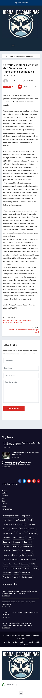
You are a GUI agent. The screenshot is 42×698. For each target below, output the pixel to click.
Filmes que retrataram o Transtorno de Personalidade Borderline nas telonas (16, 463)
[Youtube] (29, 481)
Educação (16, 542)
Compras (21, 533)
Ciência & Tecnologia (27, 529)
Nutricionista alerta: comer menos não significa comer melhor (18, 603)
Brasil (11, 56)
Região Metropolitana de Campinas (15, 564)
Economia (6, 542)
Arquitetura (26, 516)
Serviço (27, 568)
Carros (21, 524)
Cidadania (31, 524)
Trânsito (6, 577)
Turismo (5, 496)
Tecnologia (26, 573)
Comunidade (32, 533)
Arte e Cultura (8, 520)
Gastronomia (27, 546)
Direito (30, 538)
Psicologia (25, 559)
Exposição (15, 546)
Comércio (6, 538)
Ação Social (20, 520)
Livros (15, 551)
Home (5, 56)
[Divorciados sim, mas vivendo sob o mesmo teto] (6, 455)
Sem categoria (16, 568)
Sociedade (7, 573)
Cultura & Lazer (18, 538)
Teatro (16, 573)
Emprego (27, 542)
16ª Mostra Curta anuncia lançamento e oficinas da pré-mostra (20, 614)
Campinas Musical (9, 524)
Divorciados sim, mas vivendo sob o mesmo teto (25, 453)
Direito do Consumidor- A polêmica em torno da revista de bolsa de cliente (21, 444)
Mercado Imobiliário (10, 555)
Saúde (4, 501)
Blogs (4, 506)
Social (4, 498)
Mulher (4, 493)
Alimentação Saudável (11, 516)
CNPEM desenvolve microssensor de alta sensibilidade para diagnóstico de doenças (17, 624)
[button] (13, 45)
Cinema (14, 529)
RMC (33, 564)
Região (34, 559)
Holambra (6, 551)
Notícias (5, 490)
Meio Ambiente (26, 551)
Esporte (5, 504)
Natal (30, 555)
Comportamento (8, 533)
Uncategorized (27, 577)
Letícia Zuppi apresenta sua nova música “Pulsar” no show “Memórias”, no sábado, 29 (19, 592)
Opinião (15, 559)
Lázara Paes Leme (15, 81)
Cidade (5, 529)
